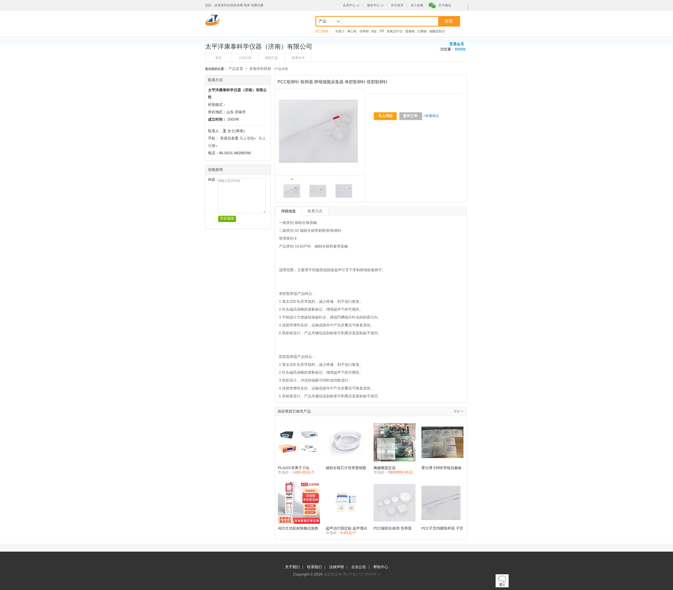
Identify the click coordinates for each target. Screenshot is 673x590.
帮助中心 (380, 567)
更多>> (459, 411)
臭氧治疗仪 (394, 31)
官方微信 (445, 5)
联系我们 (314, 567)
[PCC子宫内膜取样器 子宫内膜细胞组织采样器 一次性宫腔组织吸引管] (442, 503)
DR (381, 31)
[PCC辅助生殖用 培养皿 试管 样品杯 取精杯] (395, 503)
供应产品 (271, 58)
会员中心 (349, 5)
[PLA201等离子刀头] (299, 442)
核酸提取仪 (437, 31)
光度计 (340, 31)
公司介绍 (245, 58)
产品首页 (235, 68)
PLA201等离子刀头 (293, 468)
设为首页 (397, 5)
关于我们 (292, 567)
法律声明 (336, 567)
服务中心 (373, 5)
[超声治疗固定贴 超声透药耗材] (347, 503)
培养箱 (364, 31)
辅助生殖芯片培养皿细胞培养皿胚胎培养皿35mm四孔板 (346, 468)
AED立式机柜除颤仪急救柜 (298, 528)
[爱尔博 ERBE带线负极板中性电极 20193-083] (442, 442)
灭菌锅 (422, 31)
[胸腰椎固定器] (395, 442)
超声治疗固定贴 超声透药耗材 (346, 528)
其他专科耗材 (260, 68)
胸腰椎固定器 (385, 468)
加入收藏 (417, 5)
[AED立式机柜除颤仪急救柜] (299, 503)
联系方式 (298, 58)
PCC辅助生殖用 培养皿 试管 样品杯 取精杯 (393, 528)
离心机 (352, 31)
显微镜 (410, 31)
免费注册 (257, 5)
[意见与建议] (502, 586)
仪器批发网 (332, 574)
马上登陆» (247, 138)
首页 (218, 58)
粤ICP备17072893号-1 (361, 574)
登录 (247, 5)
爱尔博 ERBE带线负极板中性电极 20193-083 (441, 468)
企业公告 (358, 567)
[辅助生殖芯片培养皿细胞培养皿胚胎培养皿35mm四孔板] (347, 442)
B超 (374, 31)
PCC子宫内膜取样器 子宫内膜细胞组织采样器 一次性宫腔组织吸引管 (442, 528)
